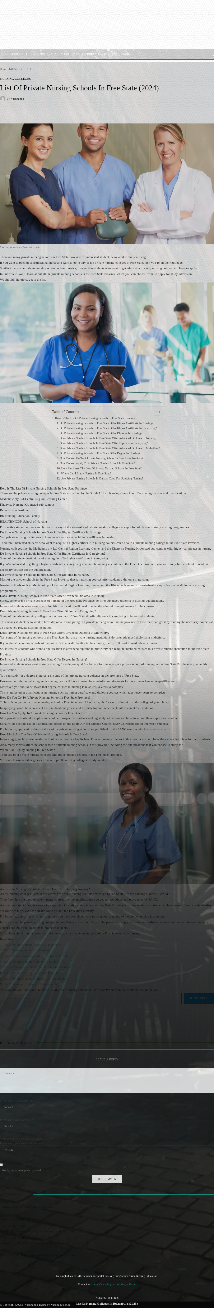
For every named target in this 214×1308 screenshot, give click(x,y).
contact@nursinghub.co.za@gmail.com (114, 1284)
